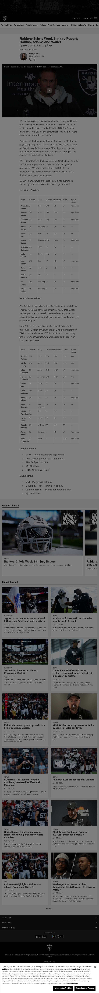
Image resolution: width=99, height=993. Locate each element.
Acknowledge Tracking (63, 988)
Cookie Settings (72, 983)
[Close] (95, 967)
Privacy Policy (74, 969)
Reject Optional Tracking (85, 988)
